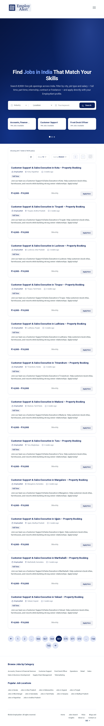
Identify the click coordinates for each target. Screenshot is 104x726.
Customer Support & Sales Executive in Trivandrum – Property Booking (50, 362)
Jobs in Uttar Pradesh (28, 690)
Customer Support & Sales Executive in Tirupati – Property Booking (48, 206)
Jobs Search (73, 715)
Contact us (92, 718)
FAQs (83, 715)
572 (79, 638)
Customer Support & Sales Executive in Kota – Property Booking (46, 167)
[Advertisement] (52, 50)
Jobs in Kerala (13, 690)
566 (38, 638)
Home (63, 715)
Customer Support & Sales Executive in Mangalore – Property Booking (49, 479)
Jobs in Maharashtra (46, 690)
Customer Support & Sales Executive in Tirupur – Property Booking (47, 284)
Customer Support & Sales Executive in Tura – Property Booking (46, 440)
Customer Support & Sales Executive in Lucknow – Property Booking (48, 245)
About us (81, 718)
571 (72, 638)
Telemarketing (60, 675)
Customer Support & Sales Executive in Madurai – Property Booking (48, 401)
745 (48, 645)
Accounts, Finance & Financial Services (22, 671)
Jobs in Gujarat (61, 690)
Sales (89, 671)
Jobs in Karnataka (31, 694)
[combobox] (19, 105)
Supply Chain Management (42, 675)
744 (93, 638)
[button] (49, 137)
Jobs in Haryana (62, 694)
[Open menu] (94, 7)
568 (52, 638)
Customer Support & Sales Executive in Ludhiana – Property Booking (48, 323)
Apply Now (87, 194)
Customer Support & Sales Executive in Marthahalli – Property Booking (49, 557)
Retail (83, 671)
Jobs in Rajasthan (14, 698)
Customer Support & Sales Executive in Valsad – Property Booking (47, 597)
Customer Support (45, 671)
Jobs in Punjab (75, 690)
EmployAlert (18, 172)
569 (59, 638)
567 (45, 638)
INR (87, 721)
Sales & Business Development (19, 675)
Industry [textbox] (17, 105)
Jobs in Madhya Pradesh (79, 694)
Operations (74, 671)
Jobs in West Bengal (15, 694)
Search (88, 105)
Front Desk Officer (60, 671)
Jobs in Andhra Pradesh (32, 698)
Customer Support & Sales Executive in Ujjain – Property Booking (46, 518)
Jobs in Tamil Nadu (47, 694)
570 (66, 638)
